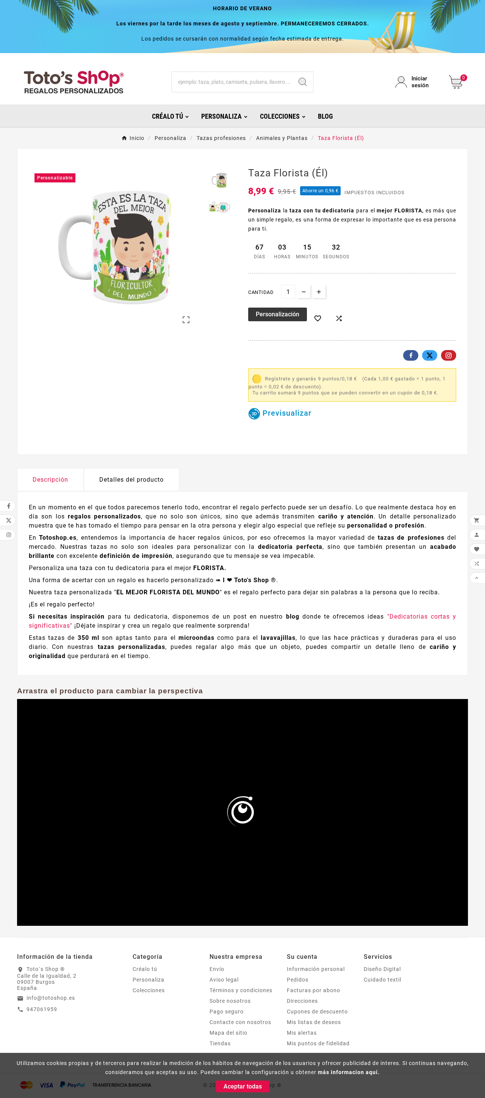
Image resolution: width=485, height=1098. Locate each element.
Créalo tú (145, 969)
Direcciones (302, 1001)
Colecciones (149, 990)
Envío (217, 969)
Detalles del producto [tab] (131, 479)
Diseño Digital (382, 969)
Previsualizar (285, 413)
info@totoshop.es (51, 998)
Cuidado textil (382, 980)
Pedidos (297, 980)
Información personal (316, 969)
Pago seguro (227, 1011)
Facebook (410, 355)
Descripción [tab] (50, 479)
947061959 (42, 1009)
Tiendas (220, 1043)
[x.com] (429, 355)
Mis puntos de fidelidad (318, 1043)
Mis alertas (302, 1033)
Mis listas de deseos (314, 1022)
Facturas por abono (313, 990)
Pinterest (448, 355)
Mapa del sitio (228, 1033)
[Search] (303, 82)
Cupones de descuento (317, 1011)
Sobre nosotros (230, 1001)
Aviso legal (224, 980)
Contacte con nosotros (240, 1022)
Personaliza (148, 980)
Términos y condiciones (241, 990)
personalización (277, 314)
